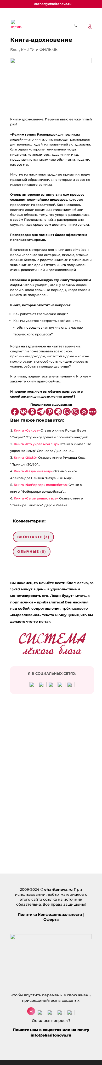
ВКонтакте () (33, 537)
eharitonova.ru (58, 889)
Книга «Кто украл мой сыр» (36, 444)
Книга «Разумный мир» (33, 471)
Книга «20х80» (25, 457)
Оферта (51, 919)
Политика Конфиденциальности (50, 914)
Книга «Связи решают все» (36, 498)
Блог (14, 49)
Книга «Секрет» (27, 430)
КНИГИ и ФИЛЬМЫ (40, 49)
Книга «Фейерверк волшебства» (41, 485)
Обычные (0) (31, 551)
